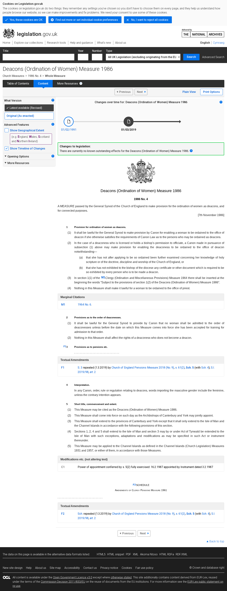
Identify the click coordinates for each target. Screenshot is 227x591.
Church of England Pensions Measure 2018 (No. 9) (143, 367)
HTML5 (101, 554)
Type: (109, 51)
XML (135, 554)
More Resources (67, 83)
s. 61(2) (180, 367)
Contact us (90, 568)
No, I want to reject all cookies (149, 19)
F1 (64, 346)
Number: (97, 51)
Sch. (80, 513)
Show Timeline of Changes (27, 148)
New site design (13, 568)
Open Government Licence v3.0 (72, 577)
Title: (6, 51)
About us (40, 568)
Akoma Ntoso (149, 554)
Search (191, 57)
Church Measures (13, 76)
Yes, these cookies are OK (26, 19)
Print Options (211, 92)
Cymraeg (218, 42)
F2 (134, 484)
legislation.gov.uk (32, 30)
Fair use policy (144, 568)
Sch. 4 (205, 367)
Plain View (189, 92)
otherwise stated (121, 577)
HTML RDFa (166, 554)
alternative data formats (67, 554)
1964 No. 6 (84, 304)
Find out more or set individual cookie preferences (87, 19)
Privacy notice (109, 568)
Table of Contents (18, 83)
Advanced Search (213, 57)
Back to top (216, 541)
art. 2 (93, 372)
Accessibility (72, 568)
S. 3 (80, 367)
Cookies (127, 568)
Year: (81, 51)
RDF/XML (181, 554)
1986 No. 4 (34, 76)
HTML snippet (115, 554)
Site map (55, 568)
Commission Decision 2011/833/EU (63, 581)
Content (43, 83)
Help (29, 568)
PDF (128, 554)
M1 (103, 277)
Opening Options (16, 156)
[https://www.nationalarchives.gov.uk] (203, 32)
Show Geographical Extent (27, 130)
